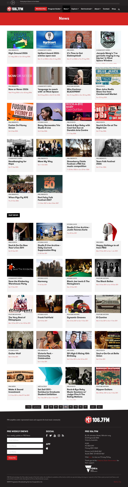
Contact (106, 9)
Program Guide (54, 9)
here (90, 457)
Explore (75, 9)
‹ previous (36, 407)
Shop (114, 9)
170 (51, 407)
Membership (41, 9)
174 (71, 407)
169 (46, 407)
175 (76, 407)
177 (85, 407)
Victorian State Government (107, 460)
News (66, 9)
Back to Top (117, 482)
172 (61, 407)
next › (93, 407)
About (97, 9)
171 (56, 407)
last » (100, 407)
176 (81, 407)
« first (28, 407)
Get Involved (86, 9)
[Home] (16, 8)
